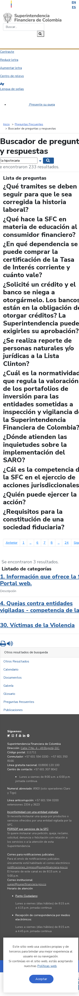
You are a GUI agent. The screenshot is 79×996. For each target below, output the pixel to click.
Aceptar (41, 979)
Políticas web (47, 966)
